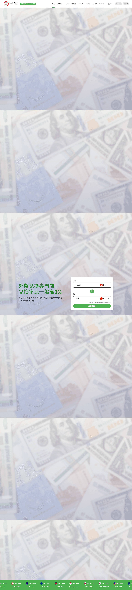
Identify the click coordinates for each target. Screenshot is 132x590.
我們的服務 (60, 4)
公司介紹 (88, 4)
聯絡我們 (101, 4)
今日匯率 (67, 4)
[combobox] (105, 285)
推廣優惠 (74, 4)
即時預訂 (81, 4)
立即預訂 (92, 306)
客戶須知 (94, 4)
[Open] (108, 285)
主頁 (53, 4)
